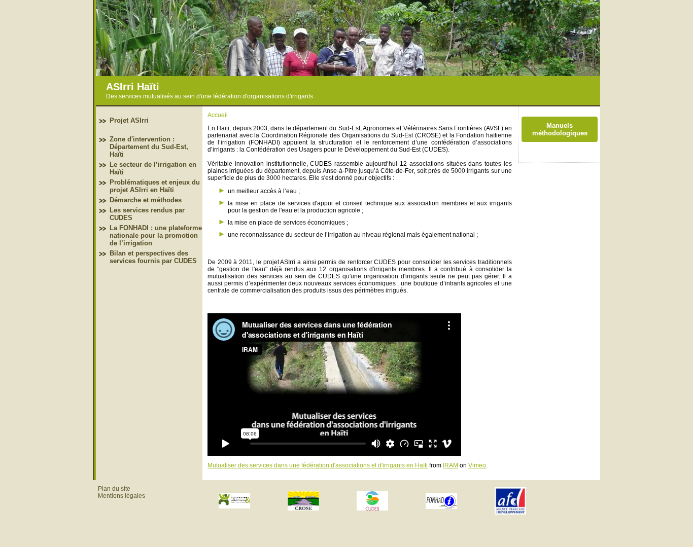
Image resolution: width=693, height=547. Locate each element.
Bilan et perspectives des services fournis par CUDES (153, 257)
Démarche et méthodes (146, 200)
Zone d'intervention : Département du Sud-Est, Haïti (149, 146)
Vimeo (477, 465)
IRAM (450, 465)
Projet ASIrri (129, 120)
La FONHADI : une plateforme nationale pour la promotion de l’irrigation (156, 235)
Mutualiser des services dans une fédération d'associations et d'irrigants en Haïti (317, 465)
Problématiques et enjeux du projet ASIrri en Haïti (155, 186)
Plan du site (114, 488)
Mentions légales (121, 495)
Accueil (217, 115)
